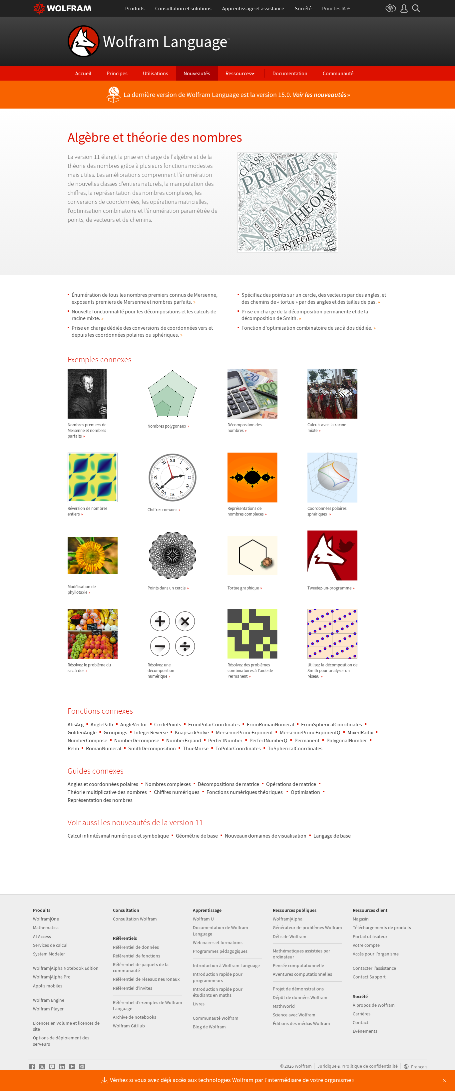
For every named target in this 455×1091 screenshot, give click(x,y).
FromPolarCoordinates (214, 724)
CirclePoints (167, 724)
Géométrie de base (197, 835)
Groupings (115, 732)
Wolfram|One (46, 919)
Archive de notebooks (134, 1017)
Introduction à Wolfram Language (226, 965)
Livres (199, 1004)
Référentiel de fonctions (136, 956)
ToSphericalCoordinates (295, 748)
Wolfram (303, 1066)
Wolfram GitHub (129, 1026)
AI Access (42, 936)
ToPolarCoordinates (238, 748)
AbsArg (76, 724)
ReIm (73, 748)
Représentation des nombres (100, 800)
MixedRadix (360, 732)
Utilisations (155, 73)
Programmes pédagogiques (220, 951)
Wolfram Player (48, 1009)
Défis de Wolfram (289, 936)
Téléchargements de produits (382, 927)
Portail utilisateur (370, 936)
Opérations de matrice (291, 784)
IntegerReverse (151, 732)
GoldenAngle (82, 732)
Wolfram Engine (48, 1000)
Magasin (361, 919)
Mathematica (46, 927)
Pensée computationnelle (298, 965)
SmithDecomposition (152, 748)
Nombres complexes (168, 784)
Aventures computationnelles (302, 974)
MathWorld (284, 1006)
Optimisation (305, 792)
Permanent (306, 740)
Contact (360, 1022)
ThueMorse (196, 748)
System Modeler (49, 954)
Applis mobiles (47, 986)
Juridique (326, 1066)
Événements (365, 1031)
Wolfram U (203, 919)
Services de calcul (50, 945)
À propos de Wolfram (374, 1005)
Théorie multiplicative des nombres (107, 792)
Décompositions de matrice (228, 784)
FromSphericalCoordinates (331, 724)
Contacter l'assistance (374, 968)
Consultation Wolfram (135, 919)
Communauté (338, 73)
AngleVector (133, 724)
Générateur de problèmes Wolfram (307, 927)
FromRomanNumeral (270, 724)
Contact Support (369, 977)
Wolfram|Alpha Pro (52, 977)
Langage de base (332, 835)
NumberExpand (183, 740)
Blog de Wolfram (209, 1027)
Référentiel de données (136, 947)
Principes (117, 73)
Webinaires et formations (217, 942)
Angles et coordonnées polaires (103, 784)
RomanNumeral (103, 748)
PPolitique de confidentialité (369, 1066)
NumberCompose (87, 740)
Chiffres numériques (177, 792)
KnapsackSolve (192, 732)
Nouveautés (197, 73)
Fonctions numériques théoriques (245, 792)
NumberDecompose (136, 740)
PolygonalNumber (346, 740)
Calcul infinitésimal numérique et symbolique (118, 835)
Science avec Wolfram (294, 1015)
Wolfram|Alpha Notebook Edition (66, 968)
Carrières (361, 1014)
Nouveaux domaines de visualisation (265, 835)
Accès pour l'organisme (376, 954)
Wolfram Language (166, 41)
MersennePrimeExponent (244, 732)
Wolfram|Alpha (287, 919)
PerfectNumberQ (268, 740)
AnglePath (102, 724)
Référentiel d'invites (132, 988)
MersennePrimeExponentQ (310, 732)
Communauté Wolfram (215, 1018)
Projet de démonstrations (298, 989)
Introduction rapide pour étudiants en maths (217, 992)
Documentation (289, 73)
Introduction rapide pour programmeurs (217, 977)
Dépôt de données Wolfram (300, 997)
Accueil (83, 73)
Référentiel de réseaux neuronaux (146, 979)
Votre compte (366, 945)
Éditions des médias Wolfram (301, 1023)
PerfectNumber (225, 740)
